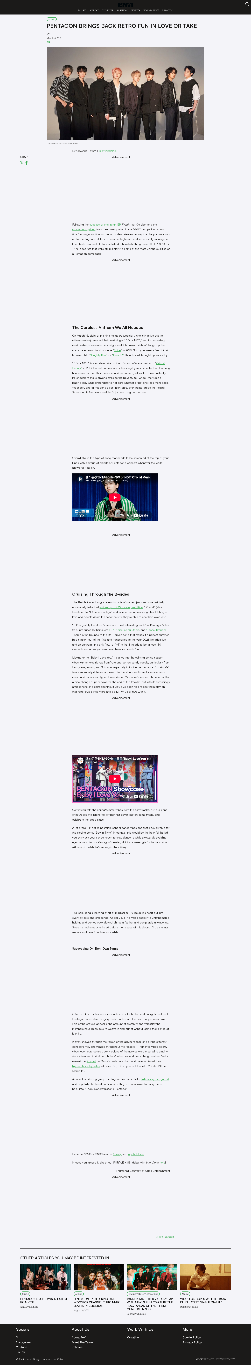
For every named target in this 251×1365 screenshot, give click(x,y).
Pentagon (169, 1236)
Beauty (135, 10)
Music (82, 10)
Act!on (94, 10)
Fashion (122, 10)
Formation (151, 10)
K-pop (159, 1236)
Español (167, 10)
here (162, 1162)
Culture (108, 10)
